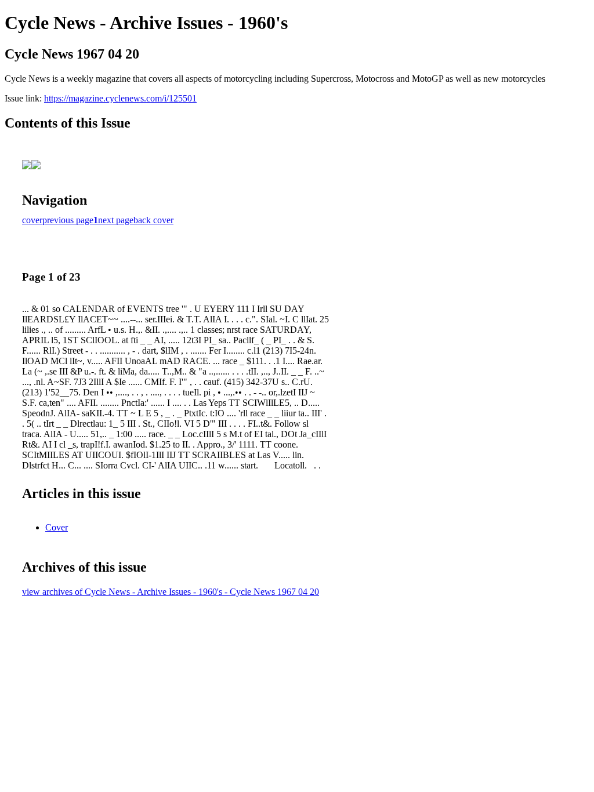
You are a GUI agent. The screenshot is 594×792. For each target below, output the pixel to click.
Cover (56, 527)
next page (115, 220)
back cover (153, 220)
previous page (67, 220)
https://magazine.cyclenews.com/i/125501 (120, 98)
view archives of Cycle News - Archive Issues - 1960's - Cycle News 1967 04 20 (170, 592)
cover (32, 220)
